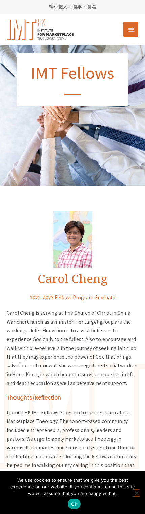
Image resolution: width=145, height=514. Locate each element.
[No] (136, 493)
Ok (74, 504)
